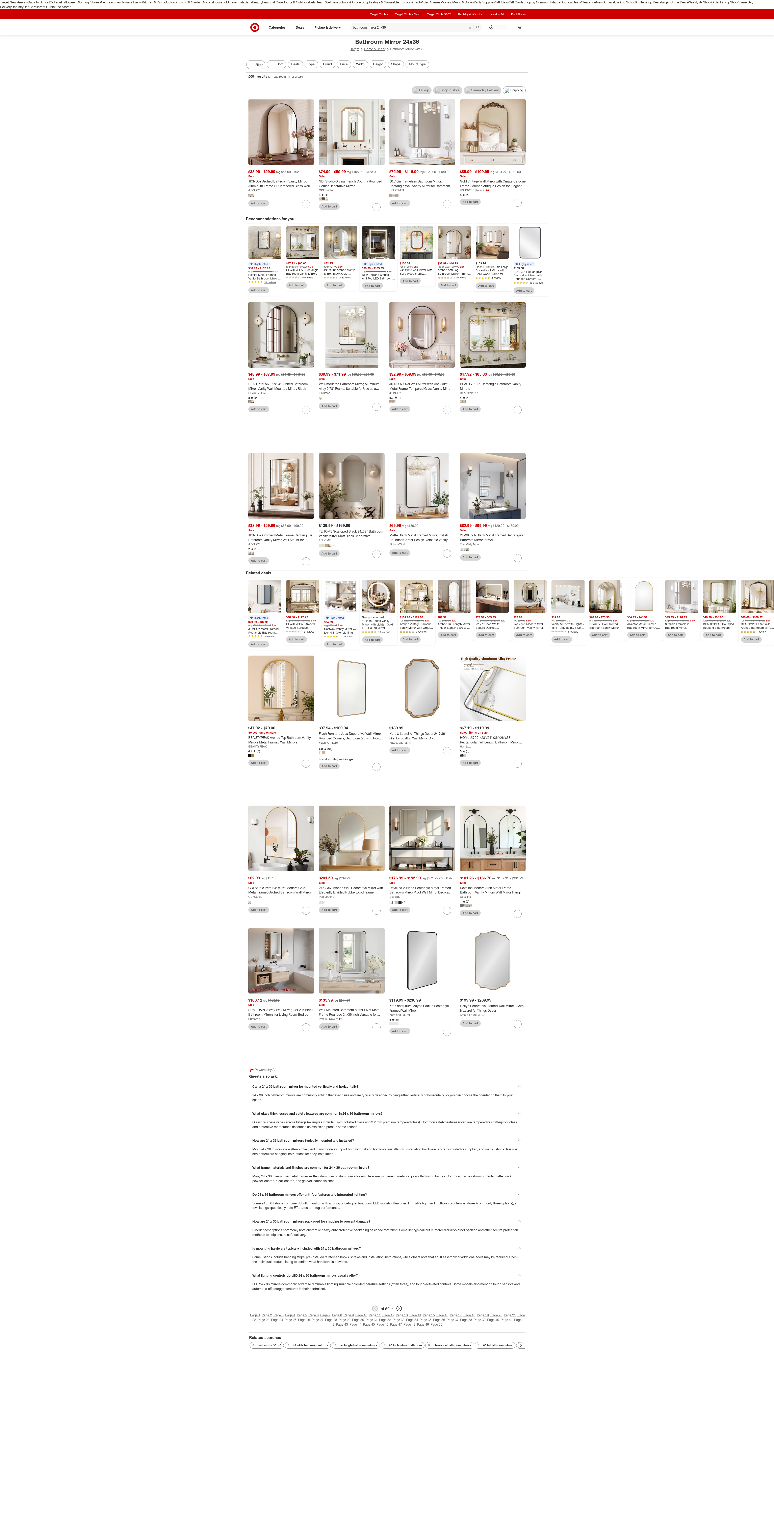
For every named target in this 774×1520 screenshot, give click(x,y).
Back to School (39, 2)
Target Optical (562, 2)
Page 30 (358, 1320)
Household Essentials (228, 2)
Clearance (588, 2)
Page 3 (279, 1315)
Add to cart (258, 203)
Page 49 (423, 1324)
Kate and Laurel (399, 1014)
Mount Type (417, 64)
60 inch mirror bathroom (405, 1345)
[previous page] (375, 1308)
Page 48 (409, 1324)
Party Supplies (484, 2)
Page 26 (304, 1320)
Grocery (207, 2)
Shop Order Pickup (716, 2)
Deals (577, 2)
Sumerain (254, 1019)
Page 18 (469, 1315)
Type (311, 64)
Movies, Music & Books (457, 2)
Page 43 (342, 1324)
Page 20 (496, 1315)
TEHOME (325, 540)
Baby (248, 2)
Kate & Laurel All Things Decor (401, 742)
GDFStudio (326, 190)
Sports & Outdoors (296, 2)
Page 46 (382, 1324)
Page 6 (314, 1315)
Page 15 (429, 1315)
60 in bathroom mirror (498, 1345)
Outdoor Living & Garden (184, 2)
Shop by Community (537, 2)
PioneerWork (397, 544)
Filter (259, 65)
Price (344, 64)
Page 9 (349, 1315)
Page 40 (493, 1320)
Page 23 (263, 1320)
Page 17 (456, 1315)
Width (360, 64)
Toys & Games (384, 2)
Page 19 (483, 1315)
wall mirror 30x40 (269, 1345)
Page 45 (369, 1324)
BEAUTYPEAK (257, 393)
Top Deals (654, 2)
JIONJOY (254, 190)
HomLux (465, 746)
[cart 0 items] (519, 27)
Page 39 (480, 1320)
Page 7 (325, 1315)
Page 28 (331, 1320)
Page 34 (412, 1320)
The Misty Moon (470, 544)
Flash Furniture (328, 742)
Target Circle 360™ (439, 14)
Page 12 (388, 1315)
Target (355, 49)
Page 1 (255, 1315)
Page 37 (453, 1320)
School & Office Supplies (356, 2)
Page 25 (290, 1320)
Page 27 (318, 1320)
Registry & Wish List (470, 14)
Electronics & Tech (407, 2)
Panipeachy (326, 896)
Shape (396, 64)
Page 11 (375, 1315)
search (478, 28)
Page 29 (345, 1320)
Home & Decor (131, 2)
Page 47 (396, 1324)
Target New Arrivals (14, 2)
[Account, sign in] (499, 27)
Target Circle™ (379, 14)
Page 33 (399, 1320)
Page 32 (385, 1320)
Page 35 (426, 1320)
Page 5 (302, 1315)
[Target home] (255, 27)
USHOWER (396, 190)
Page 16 (442, 1315)
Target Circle (45, 7)
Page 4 (290, 1315)
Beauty (257, 2)
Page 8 (337, 1315)
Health (320, 2)
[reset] (470, 28)
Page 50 (436, 1324)
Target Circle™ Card (407, 14)
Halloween (69, 2)
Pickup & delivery (327, 27)
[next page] (399, 1308)
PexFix (323, 1019)
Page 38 (466, 1320)
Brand (327, 64)
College (55, 2)
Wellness (331, 2)
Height (378, 64)
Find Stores (63, 7)
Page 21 (510, 1315)
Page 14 (415, 1315)
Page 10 (361, 1315)
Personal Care (272, 2)
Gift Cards (516, 2)
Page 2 (267, 1315)
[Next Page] (524, 65)
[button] (259, 264)
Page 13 (402, 1315)
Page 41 (507, 1320)
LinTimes (324, 393)
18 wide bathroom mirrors (310, 1345)
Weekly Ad (695, 2)
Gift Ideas (502, 2)
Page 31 (372, 1320)
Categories (277, 27)
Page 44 (355, 1324)
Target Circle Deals (674, 2)
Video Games (430, 2)
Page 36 (439, 1320)
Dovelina (395, 896)
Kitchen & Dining (154, 2)
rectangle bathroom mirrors (358, 1345)
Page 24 (277, 1320)
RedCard (30, 7)
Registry (18, 7)
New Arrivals (605, 2)
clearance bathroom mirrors (452, 1345)
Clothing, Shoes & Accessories (99, 2)
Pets (312, 2)
